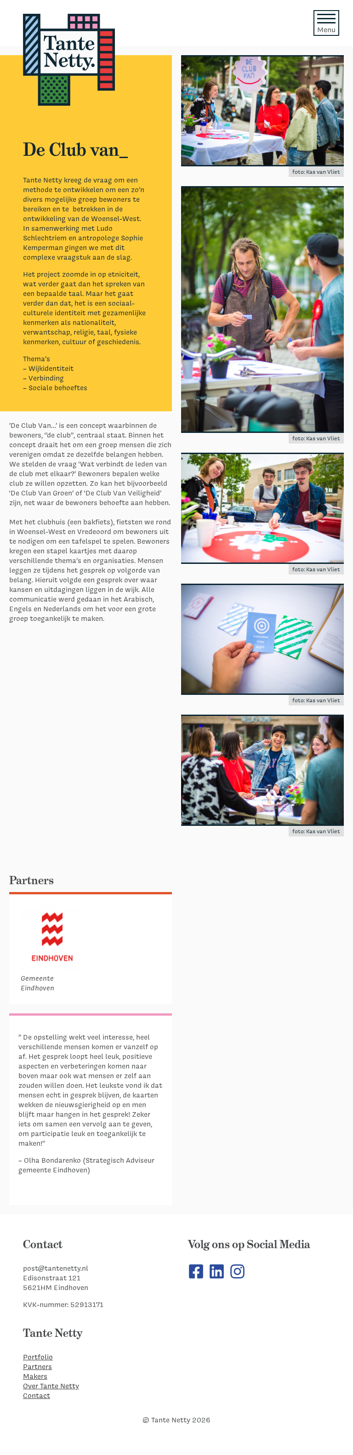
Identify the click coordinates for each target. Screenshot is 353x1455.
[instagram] (237, 1277)
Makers (35, 1376)
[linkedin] (217, 1277)
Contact (36, 1395)
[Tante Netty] (69, 60)
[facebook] (196, 1277)
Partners (37, 1366)
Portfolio (38, 1357)
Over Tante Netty (51, 1386)
